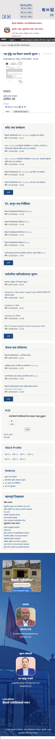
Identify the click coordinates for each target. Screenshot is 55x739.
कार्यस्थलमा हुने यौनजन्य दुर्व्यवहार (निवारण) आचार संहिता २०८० (25, 253)
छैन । (13, 424)
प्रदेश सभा (7, 530)
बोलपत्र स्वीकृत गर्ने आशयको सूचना (16, 282)
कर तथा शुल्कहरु (10, 486)
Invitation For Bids (12, 305)
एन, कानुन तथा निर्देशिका (12, 483)
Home (3, 45)
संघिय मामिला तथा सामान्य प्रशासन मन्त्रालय (18, 509)
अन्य (8, 192)
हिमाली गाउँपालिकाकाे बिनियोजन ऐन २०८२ (18, 232)
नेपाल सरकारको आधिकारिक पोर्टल (14, 520)
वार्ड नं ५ (22, 454)
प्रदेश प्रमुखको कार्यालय (11, 527)
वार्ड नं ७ (7, 454)
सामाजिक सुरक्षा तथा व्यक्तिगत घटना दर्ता (17, 506)
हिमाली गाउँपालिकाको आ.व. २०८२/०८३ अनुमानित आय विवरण (24, 135)
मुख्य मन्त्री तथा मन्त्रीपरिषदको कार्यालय (16, 533)
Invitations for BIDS (12, 316)
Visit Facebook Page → (22, 591)
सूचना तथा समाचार (10, 96)
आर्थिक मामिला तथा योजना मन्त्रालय (15, 541)
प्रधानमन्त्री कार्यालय (10, 518)
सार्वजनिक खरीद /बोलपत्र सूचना (15, 480)
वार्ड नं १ (15, 459)
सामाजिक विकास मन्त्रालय (12, 539)
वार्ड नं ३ (30, 454)
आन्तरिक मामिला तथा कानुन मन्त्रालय (16, 536)
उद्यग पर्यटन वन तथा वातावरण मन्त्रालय (16, 544)
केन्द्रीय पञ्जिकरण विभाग (12, 515)
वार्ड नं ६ (15, 454)
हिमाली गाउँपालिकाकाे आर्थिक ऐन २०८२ (17, 242)
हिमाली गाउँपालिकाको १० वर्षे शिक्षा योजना (18, 355)
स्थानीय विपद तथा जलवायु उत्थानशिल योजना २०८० (21, 376)
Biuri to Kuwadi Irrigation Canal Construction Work (25, 326)
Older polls (8, 434)
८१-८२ (5, 104)
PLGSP (7, 512)
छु (11, 421)
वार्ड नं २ (7, 459)
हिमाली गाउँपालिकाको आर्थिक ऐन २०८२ (17, 222)
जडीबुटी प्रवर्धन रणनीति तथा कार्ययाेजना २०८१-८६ (21, 366)
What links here (21, 112)
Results (7, 437)
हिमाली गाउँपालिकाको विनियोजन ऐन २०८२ (18, 211)
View (8, 112)
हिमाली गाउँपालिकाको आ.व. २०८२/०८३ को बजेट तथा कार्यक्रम (25, 182)
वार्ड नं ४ (22, 459)
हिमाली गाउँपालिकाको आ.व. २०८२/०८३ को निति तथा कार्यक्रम (25, 172)
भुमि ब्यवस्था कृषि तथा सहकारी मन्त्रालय (16, 547)
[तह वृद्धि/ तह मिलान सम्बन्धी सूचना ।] (14, 75)
